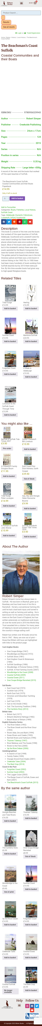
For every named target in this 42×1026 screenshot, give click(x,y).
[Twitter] (37, 1006)
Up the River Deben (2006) (17, 748)
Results (6, 22)
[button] (21, 3)
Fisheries (20, 210)
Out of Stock (29, 479)
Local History (21, 37)
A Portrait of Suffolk (9, 526)
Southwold (20, 218)
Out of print (9, 892)
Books (8, 37)
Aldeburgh (10, 215)
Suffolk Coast (6, 212)
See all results (9, 27)
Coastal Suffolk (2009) (16, 675)
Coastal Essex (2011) (15, 677)
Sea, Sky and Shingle (30, 496)
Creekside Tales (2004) (16, 761)
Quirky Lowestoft (29, 439)
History (13, 37)
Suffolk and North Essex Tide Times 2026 (29, 527)
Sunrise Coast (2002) (15, 772)
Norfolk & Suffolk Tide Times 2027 (10, 440)
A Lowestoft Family (9, 466)
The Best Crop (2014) (15, 764)
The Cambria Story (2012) (17, 709)
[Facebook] (32, 1006)
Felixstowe (27, 215)
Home (3, 37)
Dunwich (19, 215)
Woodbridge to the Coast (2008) (20, 672)
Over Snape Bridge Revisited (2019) (21, 680)
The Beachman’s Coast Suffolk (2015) (22, 782)
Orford (13, 218)
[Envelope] (32, 1010)
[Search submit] (3, 17)
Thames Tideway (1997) (17, 740)
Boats (13, 210)
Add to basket (17, 198)
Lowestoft (5, 218)
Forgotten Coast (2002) (16, 769)
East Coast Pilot (28, 466)
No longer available (8, 991)
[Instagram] (27, 1006)
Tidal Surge (6, 496)
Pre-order (7, 448)
